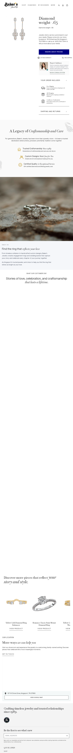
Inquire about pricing (54, 52)
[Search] (59, 5)
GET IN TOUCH (8, 654)
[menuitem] (53, 5)
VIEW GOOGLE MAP (36, 697)
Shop (5, 751)
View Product (16, 628)
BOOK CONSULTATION (57, 72)
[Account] (63, 5)
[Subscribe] (67, 735)
